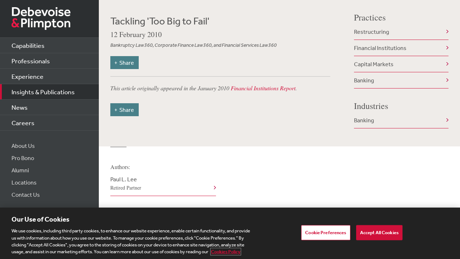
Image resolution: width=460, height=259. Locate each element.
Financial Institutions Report (263, 88)
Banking (364, 80)
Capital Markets (374, 64)
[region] (230, 233)
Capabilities (28, 45)
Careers (23, 123)
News (20, 107)
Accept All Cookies (379, 233)
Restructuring (371, 31)
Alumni (20, 170)
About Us (23, 145)
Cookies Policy (225, 252)
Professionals (31, 61)
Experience (27, 76)
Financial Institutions (380, 47)
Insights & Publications (43, 92)
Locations (24, 182)
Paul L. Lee (125, 183)
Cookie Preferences (325, 233)
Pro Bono (23, 158)
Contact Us (26, 194)
